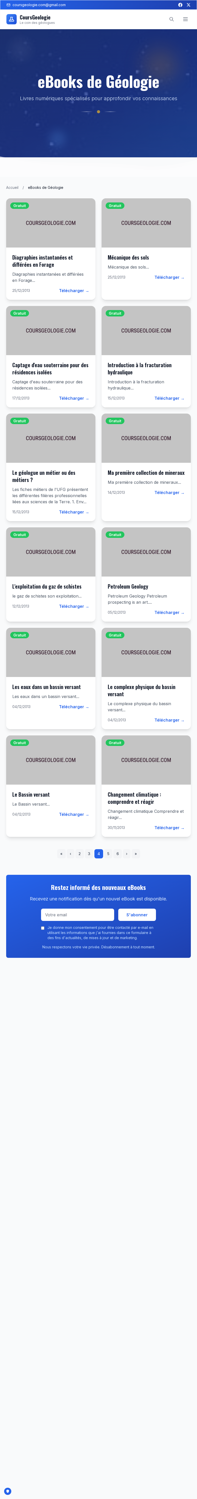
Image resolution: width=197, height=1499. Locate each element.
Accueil (12, 187)
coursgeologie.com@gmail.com (39, 5)
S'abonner (137, 914)
